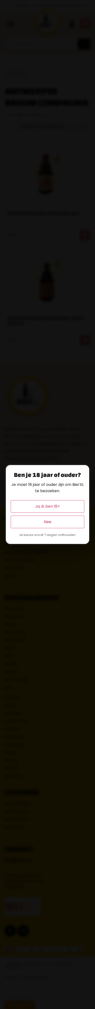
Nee (47, 522)
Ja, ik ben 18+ (47, 506)
